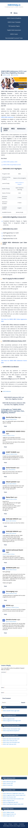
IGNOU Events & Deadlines (14, 18)
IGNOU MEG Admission (7, 117)
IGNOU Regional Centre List (9, 814)
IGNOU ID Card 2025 (8, 785)
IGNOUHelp (15, 75)
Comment (4, 672)
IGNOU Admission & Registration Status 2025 (13, 793)
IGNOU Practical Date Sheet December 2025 (13, 798)
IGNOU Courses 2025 (8, 783)
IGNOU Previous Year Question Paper (11, 729)
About (5, 824)
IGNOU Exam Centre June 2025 (10, 740)
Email (2, 692)
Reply (5, 426)
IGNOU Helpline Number (8, 812)
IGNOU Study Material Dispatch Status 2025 (13, 804)
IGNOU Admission (7, 391)
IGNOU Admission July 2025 (9, 781)
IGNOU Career (14, 34)
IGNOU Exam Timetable (14, 22)
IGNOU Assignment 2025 (9, 719)
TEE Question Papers (14, 26)
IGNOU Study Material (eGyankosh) (11, 730)
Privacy (10, 824)
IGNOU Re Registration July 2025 (10, 802)
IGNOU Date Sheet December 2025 (11, 739)
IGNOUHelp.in (14, 5)
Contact (15, 824)
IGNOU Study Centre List (8, 816)
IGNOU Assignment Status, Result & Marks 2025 (14, 795)
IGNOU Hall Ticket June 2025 (9, 744)
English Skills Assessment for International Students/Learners (14, 30)
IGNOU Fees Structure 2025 (9, 797)
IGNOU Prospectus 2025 (8, 800)
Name (3, 687)
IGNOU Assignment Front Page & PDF (12, 720)
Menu (15, 13)
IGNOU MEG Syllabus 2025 (10, 162)
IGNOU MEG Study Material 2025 (12, 164)
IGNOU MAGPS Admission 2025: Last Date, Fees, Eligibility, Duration (14, 398)
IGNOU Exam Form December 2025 (11, 742)
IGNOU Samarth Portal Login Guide (11, 710)
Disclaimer (21, 824)
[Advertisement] (14, 55)
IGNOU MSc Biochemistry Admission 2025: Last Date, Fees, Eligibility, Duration (14, 403)
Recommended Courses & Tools (14, 38)
